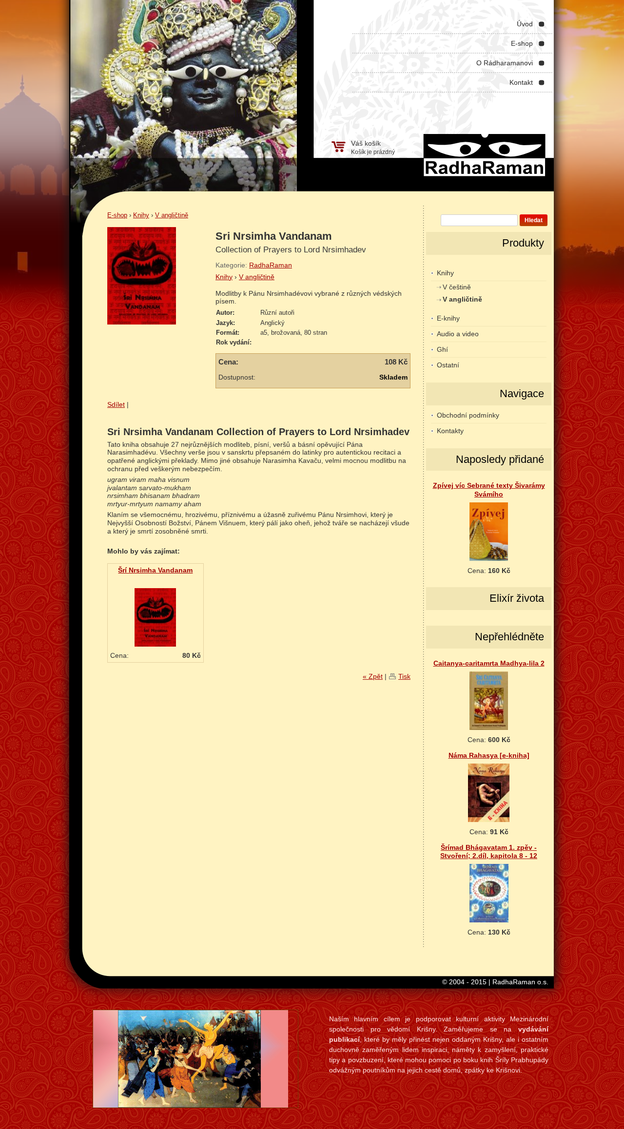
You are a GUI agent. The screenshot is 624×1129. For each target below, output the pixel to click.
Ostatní (448, 365)
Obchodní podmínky (468, 415)
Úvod (525, 24)
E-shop (522, 43)
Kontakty (450, 431)
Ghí (442, 349)
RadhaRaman (270, 265)
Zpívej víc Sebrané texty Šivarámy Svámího (489, 489)
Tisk (404, 676)
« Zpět (373, 676)
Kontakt (521, 82)
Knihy (141, 215)
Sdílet (116, 404)
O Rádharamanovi (504, 63)
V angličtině (171, 215)
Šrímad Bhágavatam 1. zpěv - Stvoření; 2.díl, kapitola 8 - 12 (488, 851)
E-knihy (448, 318)
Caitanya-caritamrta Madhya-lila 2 (489, 663)
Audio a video (458, 334)
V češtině (457, 287)
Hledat (534, 220)
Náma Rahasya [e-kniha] (488, 755)
